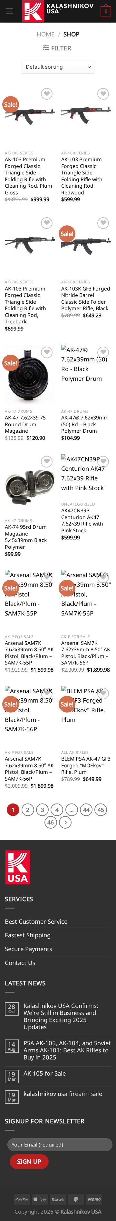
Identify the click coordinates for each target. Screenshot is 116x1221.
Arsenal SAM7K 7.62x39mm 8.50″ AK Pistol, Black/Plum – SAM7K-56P (85, 653)
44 (86, 809)
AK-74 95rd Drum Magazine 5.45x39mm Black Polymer (26, 537)
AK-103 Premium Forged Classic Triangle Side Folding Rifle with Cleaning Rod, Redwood (81, 176)
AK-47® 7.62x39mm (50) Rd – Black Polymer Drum (85, 424)
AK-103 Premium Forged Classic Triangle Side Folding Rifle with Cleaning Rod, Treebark (25, 305)
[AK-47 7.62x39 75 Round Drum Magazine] (30, 375)
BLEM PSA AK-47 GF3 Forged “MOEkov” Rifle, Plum (86, 765)
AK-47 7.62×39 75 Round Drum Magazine (25, 424)
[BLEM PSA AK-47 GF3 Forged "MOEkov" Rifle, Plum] (86, 716)
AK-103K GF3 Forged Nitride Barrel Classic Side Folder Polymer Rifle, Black (85, 298)
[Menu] (9, 11)
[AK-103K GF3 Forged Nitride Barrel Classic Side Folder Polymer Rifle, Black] (86, 246)
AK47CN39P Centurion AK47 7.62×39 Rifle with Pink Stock (82, 520)
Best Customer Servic (34, 921)
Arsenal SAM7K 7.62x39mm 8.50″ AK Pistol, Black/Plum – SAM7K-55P (29, 653)
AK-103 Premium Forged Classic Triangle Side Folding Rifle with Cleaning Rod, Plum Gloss (28, 176)
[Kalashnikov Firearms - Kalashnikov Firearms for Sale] (57, 11)
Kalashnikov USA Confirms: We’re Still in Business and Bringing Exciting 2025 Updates (61, 1016)
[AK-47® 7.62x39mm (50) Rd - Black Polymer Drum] (86, 375)
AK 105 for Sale (45, 1073)
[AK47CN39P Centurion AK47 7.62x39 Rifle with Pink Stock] (86, 476)
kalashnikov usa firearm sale (63, 1093)
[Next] (65, 822)
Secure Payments (28, 949)
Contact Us (20, 963)
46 (50, 822)
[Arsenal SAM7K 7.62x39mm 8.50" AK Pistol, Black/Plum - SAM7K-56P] (86, 600)
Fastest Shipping (28, 935)
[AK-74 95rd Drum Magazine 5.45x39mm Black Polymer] (30, 484)
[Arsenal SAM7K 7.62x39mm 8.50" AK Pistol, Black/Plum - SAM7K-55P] (30, 600)
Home (45, 34)
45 (101, 809)
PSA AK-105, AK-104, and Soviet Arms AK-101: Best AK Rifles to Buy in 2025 (67, 1050)
